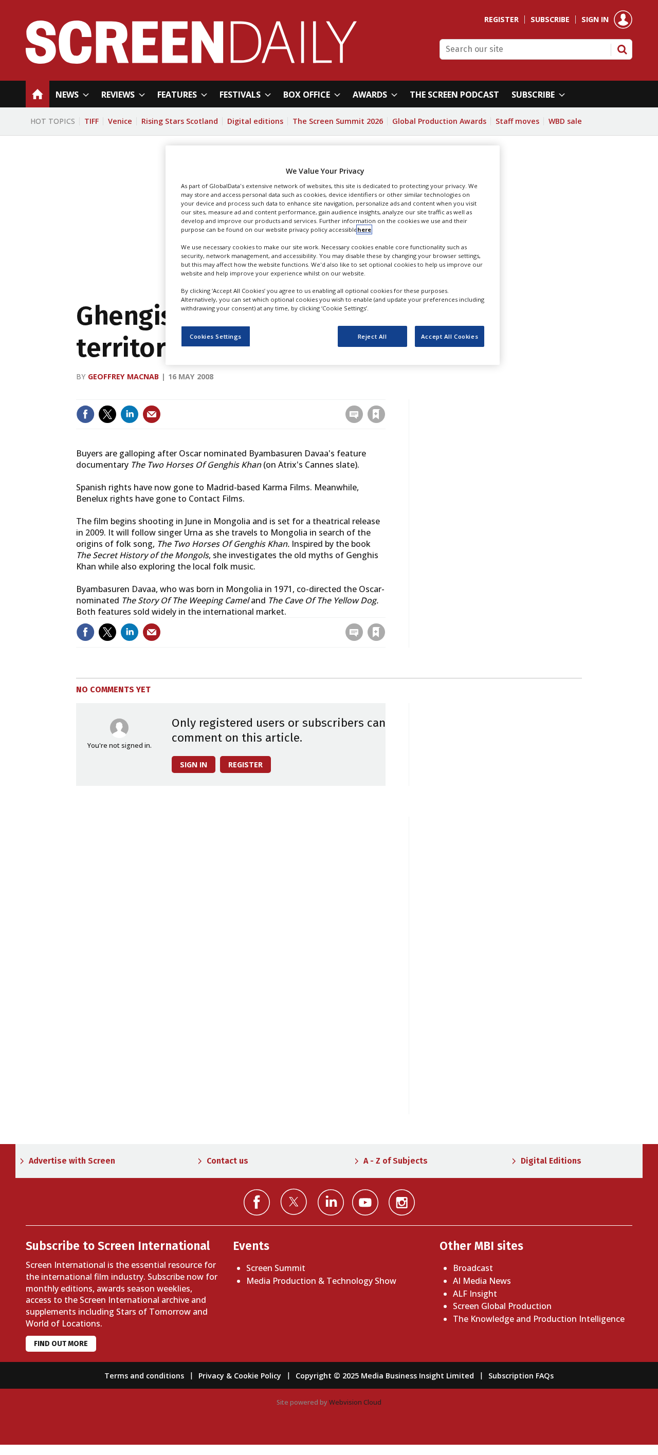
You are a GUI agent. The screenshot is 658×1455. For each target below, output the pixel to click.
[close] (384, 393)
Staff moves (517, 121)
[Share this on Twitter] (107, 414)
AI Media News (482, 1280)
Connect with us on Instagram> (402, 1202)
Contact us (227, 1161)
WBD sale (565, 121)
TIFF (91, 121)
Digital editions (255, 121)
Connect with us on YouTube (365, 1202)
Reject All (372, 336)
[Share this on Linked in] (129, 414)
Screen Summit (275, 1268)
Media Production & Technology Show (321, 1280)
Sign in (595, 19)
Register (501, 19)
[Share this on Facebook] (85, 414)
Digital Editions (551, 1161)
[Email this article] (151, 414)
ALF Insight (475, 1293)
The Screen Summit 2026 (338, 121)
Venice (120, 121)
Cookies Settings (216, 336)
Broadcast (473, 1268)
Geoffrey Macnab (123, 376)
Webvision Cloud (355, 1402)
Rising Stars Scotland (179, 121)
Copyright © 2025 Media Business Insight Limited (385, 1375)
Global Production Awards (439, 121)
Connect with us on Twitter (293, 1201)
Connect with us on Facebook (257, 1202)
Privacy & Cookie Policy (239, 1375)
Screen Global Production (502, 1306)
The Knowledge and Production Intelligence (539, 1318)
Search (622, 49)
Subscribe (550, 19)
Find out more (61, 1343)
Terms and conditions (144, 1375)
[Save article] (376, 414)
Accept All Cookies (449, 336)
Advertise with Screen (72, 1161)
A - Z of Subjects (395, 1161)
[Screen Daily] (191, 60)
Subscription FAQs (521, 1375)
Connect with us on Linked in (331, 1202)
